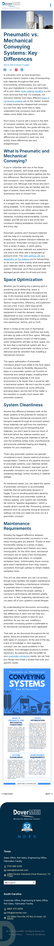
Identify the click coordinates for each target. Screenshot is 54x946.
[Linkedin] (22, 69)
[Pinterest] (16, 69)
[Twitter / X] (34, 836)
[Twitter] (10, 69)
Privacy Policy (15, 934)
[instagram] (24, 836)
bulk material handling (32, 91)
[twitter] (19, 836)
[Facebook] (5, 69)
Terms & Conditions (35, 934)
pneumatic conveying (19, 656)
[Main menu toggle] (50, 5)
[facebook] (29, 836)
